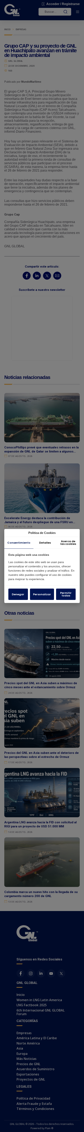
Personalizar (42, 594)
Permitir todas (66, 594)
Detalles (45, 543)
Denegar (18, 594)
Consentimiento (18, 543)
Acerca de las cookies (68, 542)
